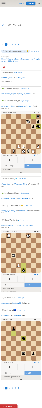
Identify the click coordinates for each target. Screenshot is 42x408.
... (10, 285)
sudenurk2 (9, 310)
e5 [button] (11, 373)
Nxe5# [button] (28, 373)
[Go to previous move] (9, 160)
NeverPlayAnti (10, 220)
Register (31, 3)
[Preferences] (38, 3)
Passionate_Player (12, 88)
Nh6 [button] (27, 165)
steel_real (8, 72)
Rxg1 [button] (12, 165)
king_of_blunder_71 (12, 205)
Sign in (21, 3)
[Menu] (21, 160)
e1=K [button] (28, 285)
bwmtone (8, 297)
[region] (21, 142)
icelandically (9, 178)
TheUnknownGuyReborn (15, 51)
